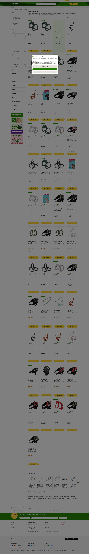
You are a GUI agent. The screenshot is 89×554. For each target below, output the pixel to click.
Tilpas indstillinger (45, 66)
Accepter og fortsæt (45, 69)
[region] (45, 64)
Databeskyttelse (35, 64)
